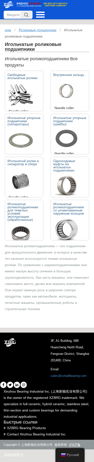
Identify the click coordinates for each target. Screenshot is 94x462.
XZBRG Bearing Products (26, 428)
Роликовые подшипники (37, 30)
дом (8, 30)
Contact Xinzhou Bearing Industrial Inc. (36, 434)
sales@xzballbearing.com (69, 376)
